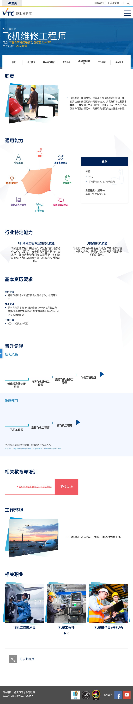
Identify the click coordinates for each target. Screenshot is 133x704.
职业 (11, 28)
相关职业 (119, 63)
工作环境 (102, 63)
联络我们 (99, 3)
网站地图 (7, 692)
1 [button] (65, 633)
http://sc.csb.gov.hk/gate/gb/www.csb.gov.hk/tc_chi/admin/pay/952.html (33, 448)
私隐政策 (30, 692)
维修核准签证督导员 (16, 385)
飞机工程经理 (88, 377)
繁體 (116, 3)
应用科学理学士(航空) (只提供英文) (35, 486)
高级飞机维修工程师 (64, 381)
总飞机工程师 (64, 425)
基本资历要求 (49, 63)
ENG (110, 3)
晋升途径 (66, 63)
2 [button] (68, 633)
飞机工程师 (16, 429)
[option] (24, 607)
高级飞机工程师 (40, 427)
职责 (14, 63)
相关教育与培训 (84, 62)
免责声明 (18, 692)
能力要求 (31, 63)
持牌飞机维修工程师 (40, 383)
